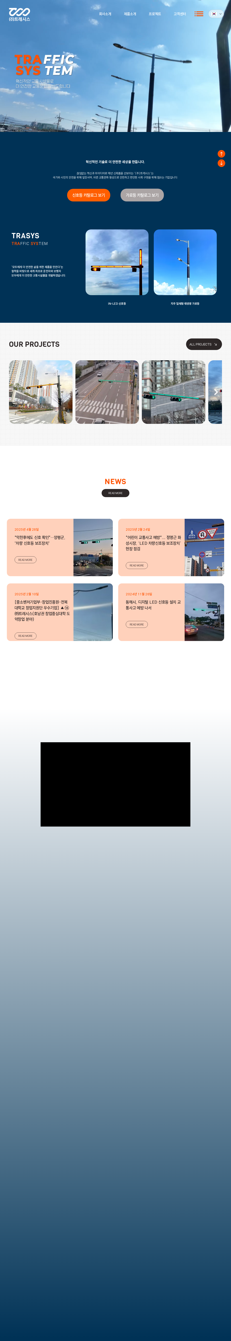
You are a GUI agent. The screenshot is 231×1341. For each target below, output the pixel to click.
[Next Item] (216, 392)
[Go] (221, 154)
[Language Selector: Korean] (216, 14)
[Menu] (199, 13)
